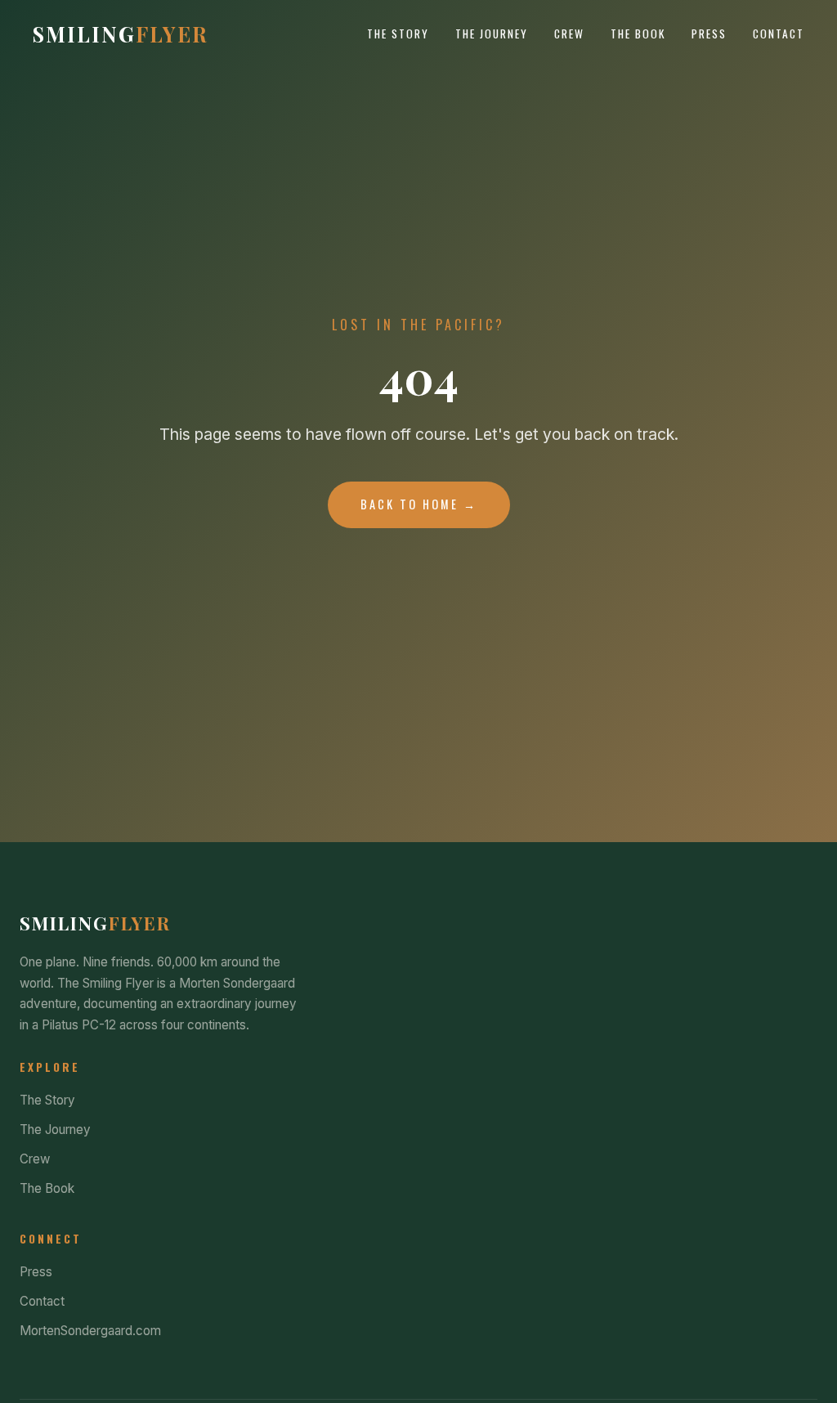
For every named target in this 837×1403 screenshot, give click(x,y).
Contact (778, 33)
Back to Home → (418, 504)
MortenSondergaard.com (90, 1330)
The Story (398, 33)
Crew (569, 33)
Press (709, 33)
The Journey (491, 33)
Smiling (120, 33)
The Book (638, 33)
